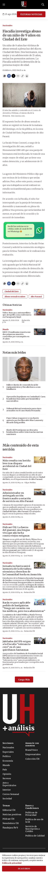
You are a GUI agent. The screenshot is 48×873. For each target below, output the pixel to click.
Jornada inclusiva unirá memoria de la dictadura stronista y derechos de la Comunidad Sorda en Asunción (22, 570)
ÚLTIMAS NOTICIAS (31, 14)
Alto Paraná (36, 296)
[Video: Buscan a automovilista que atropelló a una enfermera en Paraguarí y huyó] (39, 312)
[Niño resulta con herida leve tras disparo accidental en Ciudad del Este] (39, 459)
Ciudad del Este (12, 291)
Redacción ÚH (26, 321)
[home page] (24, 4)
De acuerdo (24, 869)
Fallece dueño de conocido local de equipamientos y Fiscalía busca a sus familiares (23, 387)
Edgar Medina (30, 482)
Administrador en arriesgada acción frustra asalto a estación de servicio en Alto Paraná (18, 497)
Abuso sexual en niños (15, 296)
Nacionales (7, 25)
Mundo (6, 329)
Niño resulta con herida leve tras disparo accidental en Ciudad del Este (17, 464)
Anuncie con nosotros (32, 744)
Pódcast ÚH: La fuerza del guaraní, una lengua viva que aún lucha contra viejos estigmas (16, 531)
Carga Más (24, 679)
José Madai (28, 556)
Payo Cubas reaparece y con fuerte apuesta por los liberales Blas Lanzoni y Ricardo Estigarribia (24, 420)
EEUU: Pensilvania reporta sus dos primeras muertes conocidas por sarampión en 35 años (16, 335)
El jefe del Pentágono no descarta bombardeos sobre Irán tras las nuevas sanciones (24, 432)
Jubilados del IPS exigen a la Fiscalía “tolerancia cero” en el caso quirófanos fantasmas (17, 645)
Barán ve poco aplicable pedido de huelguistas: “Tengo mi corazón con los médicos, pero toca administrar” (24, 607)
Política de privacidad (11, 863)
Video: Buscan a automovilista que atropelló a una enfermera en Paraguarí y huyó (17, 315)
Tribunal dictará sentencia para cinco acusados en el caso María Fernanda (23, 409)
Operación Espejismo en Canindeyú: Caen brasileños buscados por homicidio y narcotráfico (25, 399)
